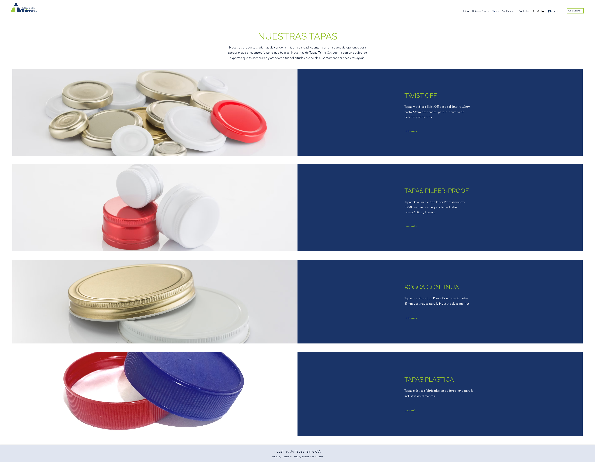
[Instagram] (538, 11)
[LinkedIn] (542, 11)
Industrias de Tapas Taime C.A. (297, 451)
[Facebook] (533, 11)
